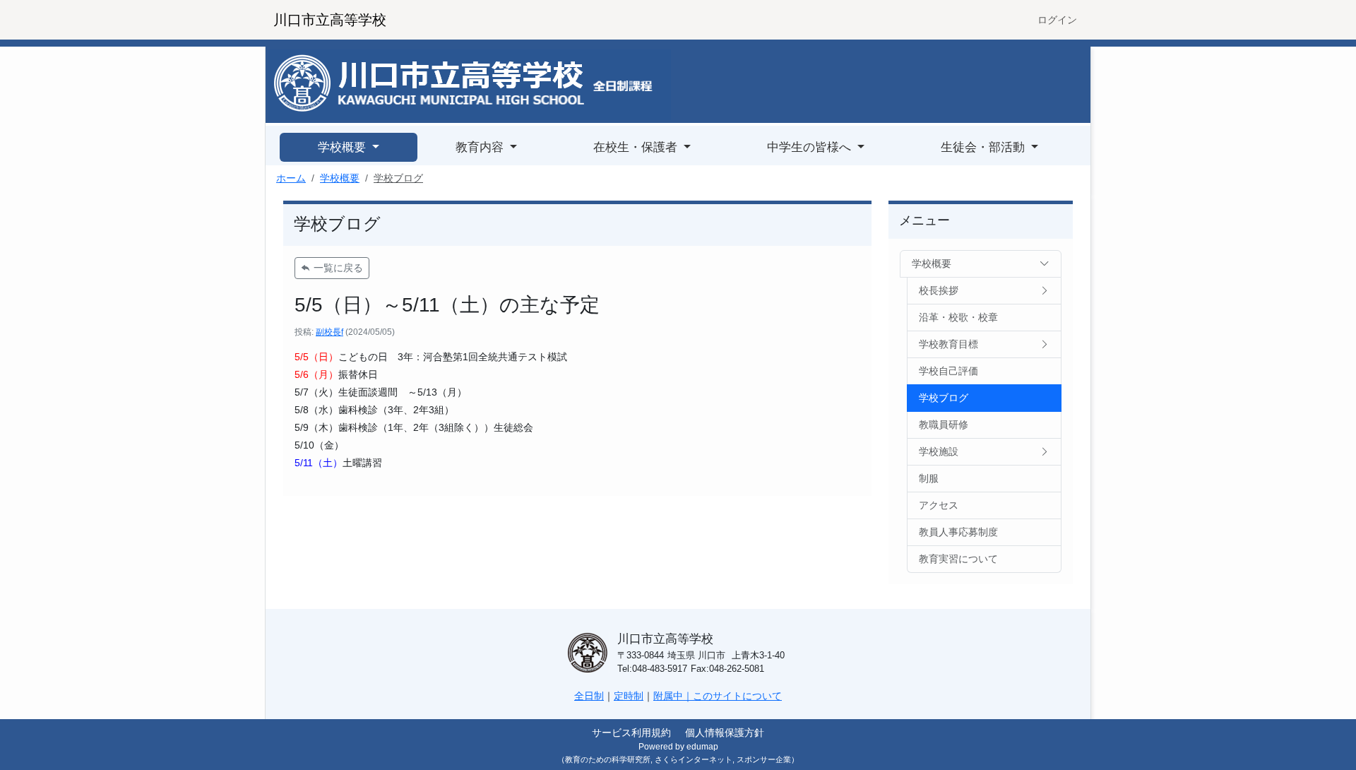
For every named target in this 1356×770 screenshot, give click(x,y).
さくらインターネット (693, 759)
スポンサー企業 (764, 759)
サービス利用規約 (631, 732)
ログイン (1057, 19)
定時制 (628, 695)
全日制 (589, 695)
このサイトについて (737, 695)
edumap (702, 747)
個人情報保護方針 (724, 732)
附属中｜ (673, 695)
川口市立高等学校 (329, 20)
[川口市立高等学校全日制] (470, 84)
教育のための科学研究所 (607, 759)
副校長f (329, 332)
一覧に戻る (337, 267)
